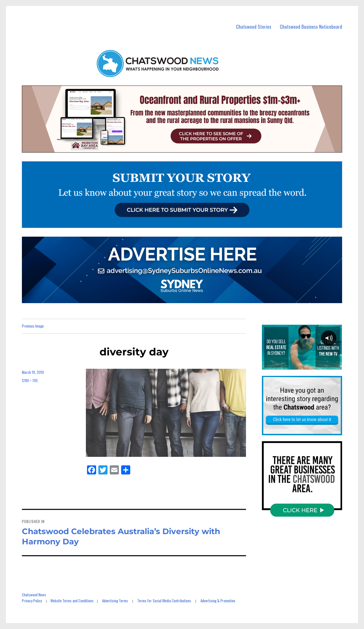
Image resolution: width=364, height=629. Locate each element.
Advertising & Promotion (217, 600)
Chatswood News (34, 594)
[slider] (302, 365)
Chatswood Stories (253, 26)
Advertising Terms (115, 600)
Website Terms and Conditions (72, 600)
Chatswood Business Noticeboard (311, 26)
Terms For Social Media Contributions (164, 600)
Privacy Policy (32, 600)
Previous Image (33, 326)
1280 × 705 (30, 380)
